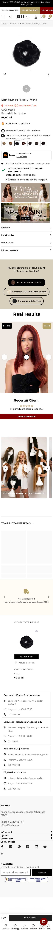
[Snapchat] (36, 846)
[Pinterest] (19, 846)
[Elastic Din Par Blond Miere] (10, 143)
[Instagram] (10, 846)
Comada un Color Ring (29, 301)
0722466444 (14, 714)
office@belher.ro (10, 825)
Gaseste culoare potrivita (29, 282)
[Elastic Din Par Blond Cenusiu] (4, 143)
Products (14, 23)
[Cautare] (10, 17)
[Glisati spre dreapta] (48, 597)
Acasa (4, 23)
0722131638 (13, 741)
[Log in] (36, 17)
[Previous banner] (5, 468)
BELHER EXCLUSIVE (30, 10)
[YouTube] (45, 846)
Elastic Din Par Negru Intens (23, 671)
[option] (26, 52)
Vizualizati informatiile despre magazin (26, 179)
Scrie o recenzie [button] (26, 416)
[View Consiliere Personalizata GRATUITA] (24, 467)
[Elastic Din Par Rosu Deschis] (23, 143)
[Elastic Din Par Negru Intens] (26, 641)
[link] (4, 918)
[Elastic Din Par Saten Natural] (43, 143)
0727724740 (14, 788)
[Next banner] (47, 468)
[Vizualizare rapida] (37, 631)
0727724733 (14, 765)
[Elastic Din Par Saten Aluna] (30, 143)
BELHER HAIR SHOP (10, 10)
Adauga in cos (30, 918)
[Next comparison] (48, 357)
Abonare (42, 872)
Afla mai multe (22, 157)
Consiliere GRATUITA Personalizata (29, 291)
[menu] (3, 17)
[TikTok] (28, 846)
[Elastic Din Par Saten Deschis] (36, 143)
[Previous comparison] (4, 357)
